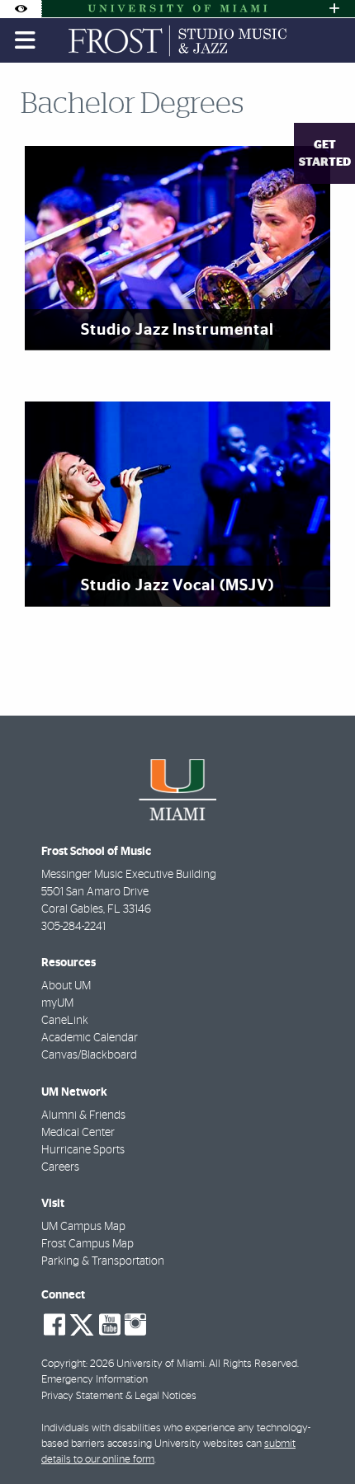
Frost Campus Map (87, 1244)
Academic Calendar (89, 1038)
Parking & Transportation (102, 1261)
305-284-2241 (73, 926)
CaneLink (64, 1020)
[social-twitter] (82, 1323)
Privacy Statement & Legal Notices (118, 1396)
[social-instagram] (135, 1325)
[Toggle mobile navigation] (25, 40)
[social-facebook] (54, 1325)
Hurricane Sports (83, 1150)
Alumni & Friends (83, 1115)
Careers (60, 1167)
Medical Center (78, 1133)
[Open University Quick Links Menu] (334, 8)
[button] (318, 1438)
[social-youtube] (110, 1325)
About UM (66, 986)
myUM (57, 1003)
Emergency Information (94, 1379)
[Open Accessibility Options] (20, 8)
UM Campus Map (83, 1227)
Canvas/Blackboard (89, 1055)
